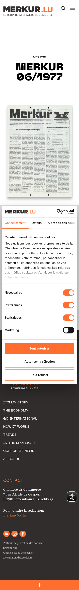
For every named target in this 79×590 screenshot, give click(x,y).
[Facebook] (22, 534)
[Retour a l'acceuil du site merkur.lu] (23, 8)
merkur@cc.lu (14, 515)
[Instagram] (14, 534)
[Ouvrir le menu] (73, 8)
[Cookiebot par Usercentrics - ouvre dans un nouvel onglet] (56, 211)
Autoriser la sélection (40, 361)
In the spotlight (19, 443)
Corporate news (18, 451)
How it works (16, 426)
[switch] (68, 305)
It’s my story (15, 402)
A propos (11, 459)
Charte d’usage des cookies (18, 552)
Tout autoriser (39, 348)
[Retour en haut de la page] (39, 585)
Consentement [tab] (15, 223)
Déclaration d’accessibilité (17, 557)
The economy (15, 410)
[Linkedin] (6, 534)
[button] (63, 8)
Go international (20, 418)
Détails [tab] (37, 223)
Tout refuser (39, 375)
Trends (10, 435)
